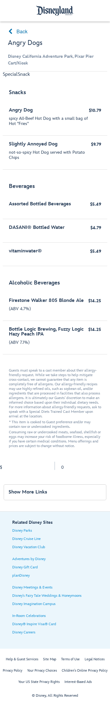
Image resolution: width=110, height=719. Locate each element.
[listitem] (55, 126)
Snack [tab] (24, 74)
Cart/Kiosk (18, 63)
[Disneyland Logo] (55, 11)
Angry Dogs (25, 43)
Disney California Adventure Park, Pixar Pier (51, 56)
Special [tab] (10, 74)
